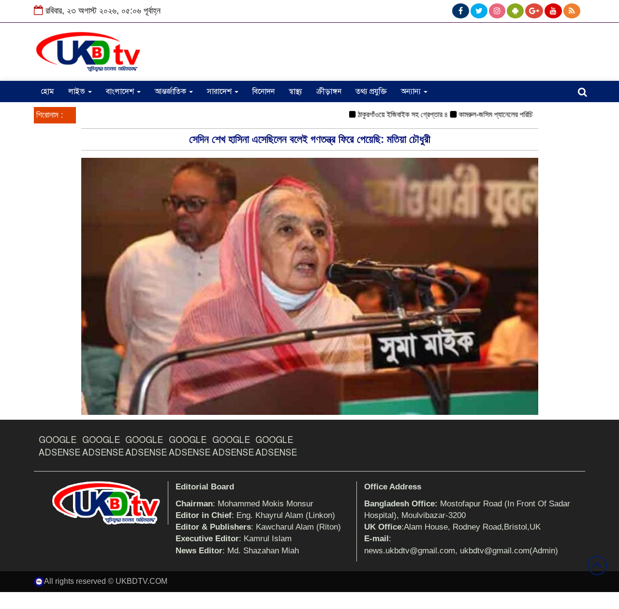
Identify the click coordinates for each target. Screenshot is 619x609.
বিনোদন (263, 91)
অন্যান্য (412, 91)
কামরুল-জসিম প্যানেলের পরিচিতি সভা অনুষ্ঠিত (502, 114)
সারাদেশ (220, 91)
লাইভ (77, 91)
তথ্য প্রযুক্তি (371, 91)
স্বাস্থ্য (295, 91)
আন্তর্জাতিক (171, 91)
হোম (47, 91)
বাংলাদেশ (121, 91)
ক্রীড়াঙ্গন (328, 91)
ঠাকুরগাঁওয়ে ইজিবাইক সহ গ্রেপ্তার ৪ (390, 114)
